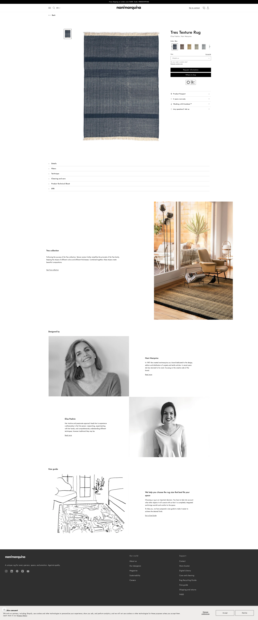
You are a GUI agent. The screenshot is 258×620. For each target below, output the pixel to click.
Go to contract (194, 8)
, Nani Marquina (186, 36)
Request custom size (177, 64)
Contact (182, 561)
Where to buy (191, 75)
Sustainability (135, 575)
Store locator (184, 566)
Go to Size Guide (151, 515)
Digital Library (185, 570)
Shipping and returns (187, 589)
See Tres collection (52, 270)
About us (133, 561)
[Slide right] (209, 46)
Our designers (135, 566)
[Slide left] (172, 46)
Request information (190, 70)
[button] (50, 8)
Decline (244, 613)
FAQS (181, 594)
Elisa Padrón (175, 36)
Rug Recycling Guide (187, 580)
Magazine (133, 570)
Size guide (208, 54)
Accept (225, 613)
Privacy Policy (22, 615)
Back (53, 15)
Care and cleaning (186, 575)
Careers (133, 580)
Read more (148, 374)
